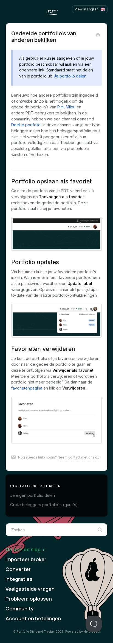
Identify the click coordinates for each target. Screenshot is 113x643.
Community (19, 608)
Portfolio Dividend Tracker (35, 631)
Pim (60, 107)
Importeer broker (25, 559)
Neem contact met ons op (79, 457)
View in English (86, 9)
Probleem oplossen (28, 598)
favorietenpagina (26, 388)
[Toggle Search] (99, 529)
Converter (18, 569)
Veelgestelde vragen (30, 589)
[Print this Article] (98, 35)
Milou (70, 107)
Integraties (18, 579)
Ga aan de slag (23, 549)
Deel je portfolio (26, 124)
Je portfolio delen (70, 76)
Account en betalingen (33, 618)
